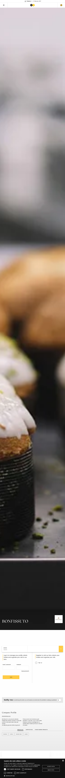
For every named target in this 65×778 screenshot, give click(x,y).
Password (19, 664)
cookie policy (37, 765)
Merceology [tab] (20, 729)
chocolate (5, 734)
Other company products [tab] (41, 729)
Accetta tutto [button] (51, 766)
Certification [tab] (29, 729)
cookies (11, 734)
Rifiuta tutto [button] (51, 770)
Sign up (40, 663)
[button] (22, 776)
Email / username (6, 664)
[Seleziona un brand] (32, 5)
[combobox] (63, 760)
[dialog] (32, 768)
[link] (61, 5)
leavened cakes (19, 734)
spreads (26, 734)
